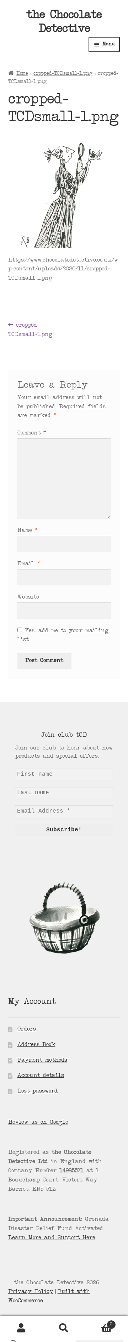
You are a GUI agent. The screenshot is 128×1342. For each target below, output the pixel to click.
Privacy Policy (30, 1292)
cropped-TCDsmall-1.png (62, 73)
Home (22, 73)
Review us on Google (38, 1122)
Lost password (37, 1091)
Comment (31, 433)
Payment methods (42, 1060)
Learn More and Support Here (51, 1238)
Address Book (36, 1045)
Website (28, 597)
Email (28, 564)
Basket (98, 1322)
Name (27, 531)
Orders (26, 1029)
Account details (40, 1076)
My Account (21, 1328)
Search (64, 1328)
